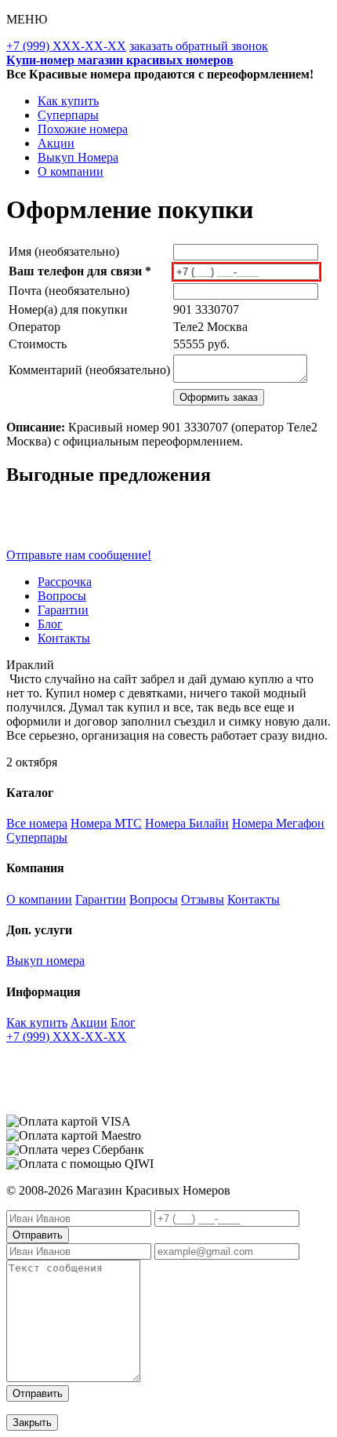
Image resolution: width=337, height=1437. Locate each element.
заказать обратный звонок (198, 46)
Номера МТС (106, 823)
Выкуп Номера (78, 157)
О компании (70, 171)
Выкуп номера (45, 960)
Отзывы (202, 899)
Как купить (68, 100)
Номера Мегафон (278, 823)
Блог (50, 624)
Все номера (36, 823)
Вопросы (62, 595)
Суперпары (68, 115)
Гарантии (63, 610)
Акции (56, 143)
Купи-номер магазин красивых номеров (120, 60)
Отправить (38, 1235)
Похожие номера (83, 129)
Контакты (64, 638)
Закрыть (32, 1422)
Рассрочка (65, 581)
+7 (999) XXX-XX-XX (66, 46)
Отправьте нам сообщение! (78, 555)
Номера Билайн (187, 823)
